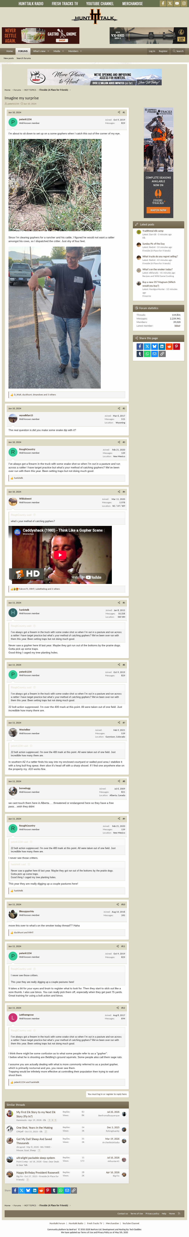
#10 (123, 904)
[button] (48, 51)
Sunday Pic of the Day (153, 244)
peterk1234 (13, 104)
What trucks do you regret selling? (160, 256)
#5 (124, 603)
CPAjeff (19, 1131)
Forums (23, 51)
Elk (44, 1120)
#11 (123, 946)
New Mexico (119, 456)
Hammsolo (21, 1120)
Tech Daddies (135, 1230)
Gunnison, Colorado (115, 737)
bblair (178, 326)
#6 (124, 665)
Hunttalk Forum (57, 1223)
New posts (9, 58)
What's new (39, 51)
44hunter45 (113, 1161)
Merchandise (112, 1223)
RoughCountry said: (21, 515)
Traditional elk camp (152, 231)
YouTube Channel (131, 1223)
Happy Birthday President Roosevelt (37, 1172)
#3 (124, 442)
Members (73, 51)
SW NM (121, 617)
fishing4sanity (112, 1131)
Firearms (146, 296)
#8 (124, 781)
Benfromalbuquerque (108, 1115)
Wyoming (120, 423)
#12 (123, 1008)
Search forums (24, 58)
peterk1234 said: (20, 745)
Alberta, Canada (117, 795)
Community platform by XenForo (74, 1230)
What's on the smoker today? (157, 269)
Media (57, 51)
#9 (124, 819)
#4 (124, 492)
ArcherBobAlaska (110, 1142)
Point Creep (22, 1162)
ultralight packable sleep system (35, 1158)
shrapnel (20, 1147)
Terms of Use (136, 1213)
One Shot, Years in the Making (34, 1127)
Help (164, 1213)
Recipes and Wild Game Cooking (158, 276)
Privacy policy (152, 1213)
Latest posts (147, 224)
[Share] (118, 112)
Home (9, 51)
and (23, 932)
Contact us (123, 1213)
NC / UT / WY (118, 506)
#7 (124, 723)
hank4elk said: (18, 864)
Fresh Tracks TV (94, 1223)
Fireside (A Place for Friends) (156, 251)
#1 (124, 112)
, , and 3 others (35, 395)
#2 (124, 408)
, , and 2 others (39, 589)
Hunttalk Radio (76, 1223)
